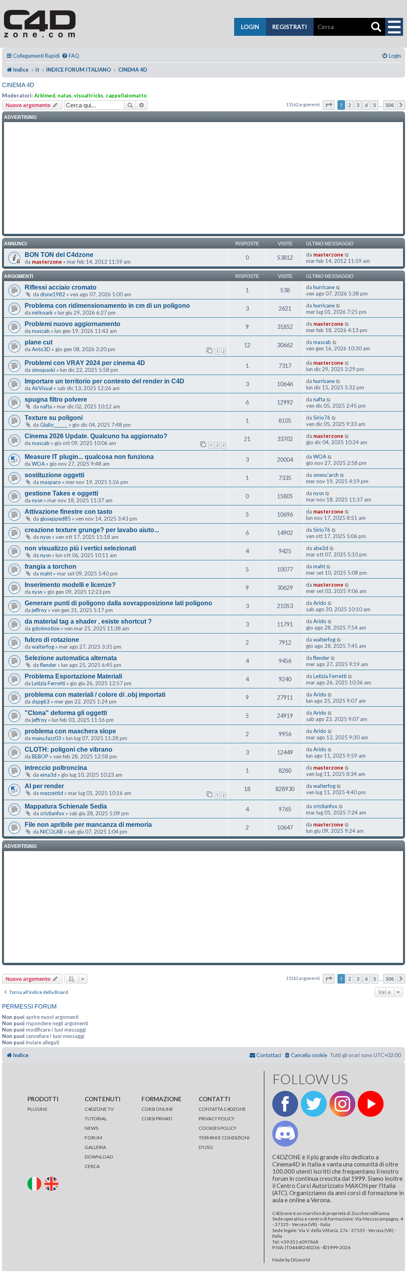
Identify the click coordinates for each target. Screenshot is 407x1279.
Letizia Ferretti (48, 683)
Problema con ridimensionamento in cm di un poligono (107, 305)
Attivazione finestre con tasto (68, 511)
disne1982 (52, 294)
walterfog (43, 646)
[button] (329, 105)
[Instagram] (342, 1104)
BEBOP (40, 756)
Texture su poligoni (54, 417)
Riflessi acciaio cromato (61, 287)
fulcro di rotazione (52, 639)
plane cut (38, 342)
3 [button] (358, 105)
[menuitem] (70, 56)
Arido (319, 603)
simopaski (43, 370)
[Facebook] (285, 1104)
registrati (289, 26)
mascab (41, 331)
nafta (46, 406)
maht (46, 573)
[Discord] (285, 1134)
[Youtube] (371, 1104)
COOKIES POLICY (217, 1128)
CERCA (92, 1166)
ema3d (48, 775)
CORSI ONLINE (157, 1109)
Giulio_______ (54, 425)
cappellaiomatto (126, 95)
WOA (38, 464)
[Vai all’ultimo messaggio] (347, 254)
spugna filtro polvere (56, 399)
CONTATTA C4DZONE (222, 1109)
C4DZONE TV (99, 1109)
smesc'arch (326, 475)
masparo (50, 482)
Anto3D (41, 349)
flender (48, 665)
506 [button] (390, 105)
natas (65, 95)
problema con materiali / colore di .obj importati (95, 694)
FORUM (93, 1138)
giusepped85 (55, 518)
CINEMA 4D (18, 85)
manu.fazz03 (46, 738)
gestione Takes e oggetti (61, 493)
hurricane (324, 287)
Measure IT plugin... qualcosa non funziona (89, 456)
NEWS (91, 1128)
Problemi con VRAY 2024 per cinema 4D (85, 363)
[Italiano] (35, 1183)
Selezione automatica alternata (71, 658)
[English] (53, 1183)
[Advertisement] (203, 178)
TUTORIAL (96, 1119)
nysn (37, 500)
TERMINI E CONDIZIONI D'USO (224, 1142)
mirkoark (42, 312)
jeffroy (39, 610)
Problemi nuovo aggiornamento (72, 324)
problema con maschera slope (70, 731)
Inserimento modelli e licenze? (70, 584)
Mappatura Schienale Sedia (66, 806)
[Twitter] (314, 1104)
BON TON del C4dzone (59, 254)
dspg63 (41, 701)
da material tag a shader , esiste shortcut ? (88, 621)
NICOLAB (51, 831)
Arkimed (44, 95)
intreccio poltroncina (56, 767)
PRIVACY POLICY (217, 1119)
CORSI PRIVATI (156, 1119)
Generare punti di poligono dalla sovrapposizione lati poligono (118, 603)
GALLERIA (95, 1147)
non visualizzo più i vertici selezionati (80, 548)
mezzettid (51, 793)
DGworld (300, 1260)
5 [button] (374, 105)
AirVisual (42, 388)
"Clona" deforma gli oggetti (66, 712)
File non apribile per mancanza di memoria (88, 824)
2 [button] (349, 105)
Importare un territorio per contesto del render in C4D (104, 381)
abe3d (320, 548)
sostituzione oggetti (54, 475)
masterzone (47, 262)
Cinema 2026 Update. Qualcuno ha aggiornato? (96, 436)
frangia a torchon (50, 566)
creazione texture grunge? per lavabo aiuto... (92, 530)
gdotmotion (46, 628)
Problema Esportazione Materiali (73, 676)
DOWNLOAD (99, 1157)
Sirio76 (321, 417)
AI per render (44, 786)
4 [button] (366, 105)
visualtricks (88, 95)
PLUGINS (37, 1109)
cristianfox (52, 813)
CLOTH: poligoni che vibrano (68, 749)
